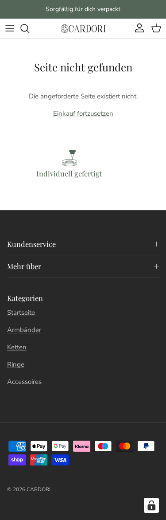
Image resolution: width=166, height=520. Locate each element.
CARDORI (38, 489)
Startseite (21, 312)
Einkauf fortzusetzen (83, 113)
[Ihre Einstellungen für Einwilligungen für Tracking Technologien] (151, 505)
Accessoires (24, 381)
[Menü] (9, 28)
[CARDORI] (83, 28)
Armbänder (24, 329)
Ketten (17, 347)
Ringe (15, 364)
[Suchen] (29, 28)
